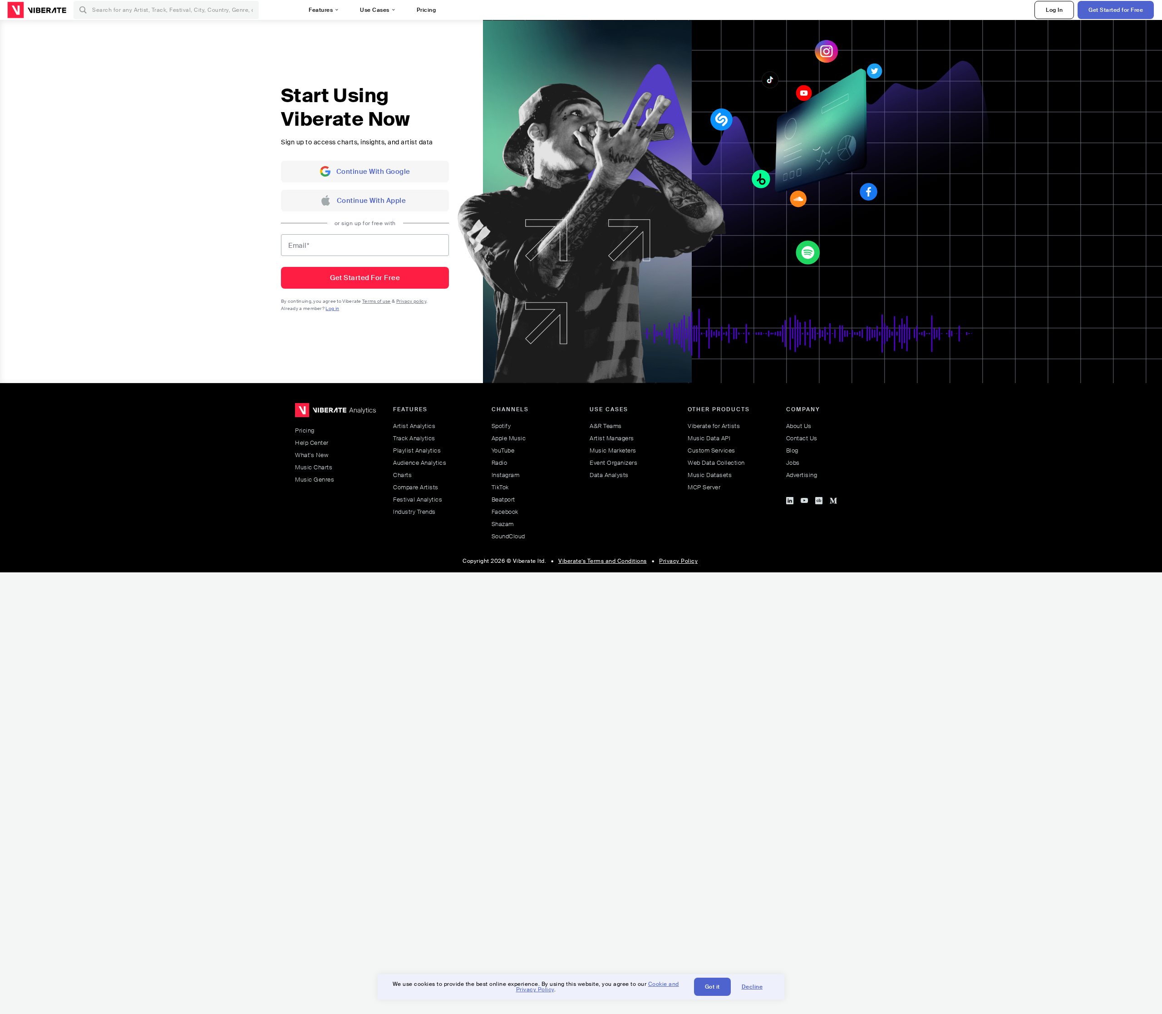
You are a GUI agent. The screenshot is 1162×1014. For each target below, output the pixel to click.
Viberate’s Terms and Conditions (602, 561)
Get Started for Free (1115, 10)
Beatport (503, 499)
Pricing (305, 430)
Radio (499, 463)
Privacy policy (411, 301)
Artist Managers (612, 438)
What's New (311, 455)
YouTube (503, 450)
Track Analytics (414, 438)
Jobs (793, 463)
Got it (712, 986)
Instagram (506, 475)
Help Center (312, 443)
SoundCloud (508, 536)
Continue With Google (373, 171)
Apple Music (509, 438)
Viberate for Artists (714, 426)
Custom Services (711, 450)
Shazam (503, 524)
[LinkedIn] (789, 499)
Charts (402, 475)
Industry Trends (414, 512)
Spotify (501, 426)
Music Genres (314, 479)
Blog (792, 450)
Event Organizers (613, 463)
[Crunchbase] (818, 499)
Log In (1054, 10)
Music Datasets (710, 475)
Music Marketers (613, 450)
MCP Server (704, 487)
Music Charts (313, 467)
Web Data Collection (716, 463)
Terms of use (376, 301)
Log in (332, 308)
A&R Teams (606, 426)
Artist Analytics (414, 426)
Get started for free (365, 277)
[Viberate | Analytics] (335, 414)
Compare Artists (415, 487)
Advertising (801, 475)
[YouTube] (804, 499)
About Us (799, 426)
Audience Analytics (419, 463)
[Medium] (833, 499)
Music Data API (709, 438)
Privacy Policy (678, 561)
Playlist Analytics (417, 450)
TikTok (500, 487)
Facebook (505, 512)
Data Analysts (609, 475)
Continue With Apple (371, 200)
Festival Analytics (417, 499)
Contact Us (801, 438)
